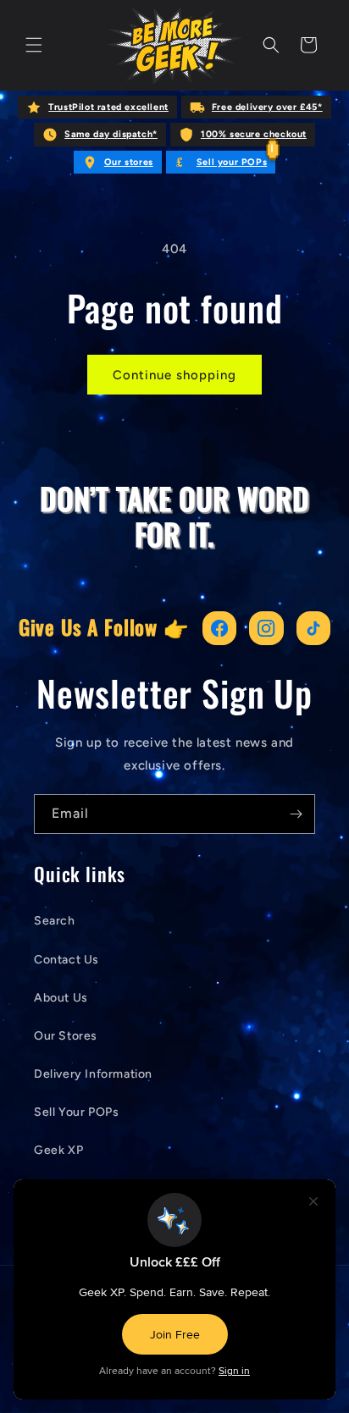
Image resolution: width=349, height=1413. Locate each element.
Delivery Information (93, 1074)
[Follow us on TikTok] (313, 628)
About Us (61, 998)
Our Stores (65, 1036)
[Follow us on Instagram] (266, 628)
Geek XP (58, 1150)
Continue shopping (174, 375)
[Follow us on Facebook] (219, 628)
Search (54, 920)
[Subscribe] (295, 814)
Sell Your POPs (76, 1112)
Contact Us (66, 959)
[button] (34, 44)
